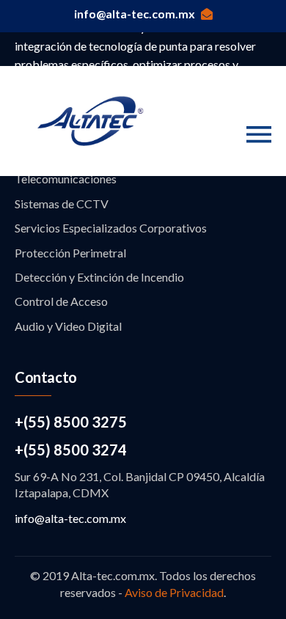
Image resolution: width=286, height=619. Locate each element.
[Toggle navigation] (258, 135)
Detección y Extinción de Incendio (99, 277)
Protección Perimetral (70, 253)
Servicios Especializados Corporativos (111, 228)
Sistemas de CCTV (62, 203)
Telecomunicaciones (66, 179)
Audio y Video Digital (68, 326)
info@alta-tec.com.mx (134, 14)
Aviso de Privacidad (174, 592)
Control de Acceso (61, 301)
